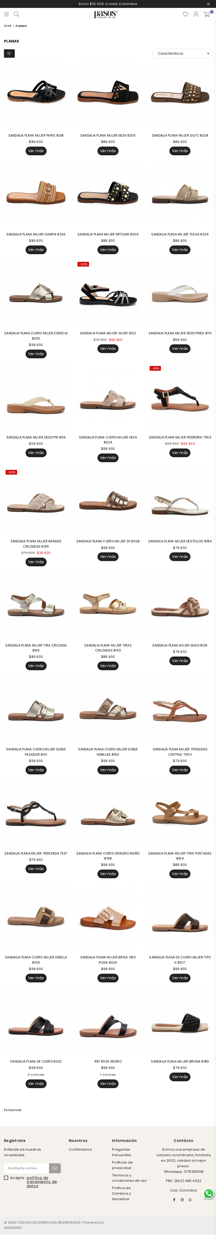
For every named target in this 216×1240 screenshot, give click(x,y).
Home (8, 26)
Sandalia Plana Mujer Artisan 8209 (108, 234)
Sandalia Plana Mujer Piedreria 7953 (180, 437)
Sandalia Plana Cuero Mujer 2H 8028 (108, 541)
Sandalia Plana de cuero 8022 (36, 1061)
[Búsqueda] (17, 14)
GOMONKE (13, 1227)
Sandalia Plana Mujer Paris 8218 (36, 135)
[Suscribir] (55, 1168)
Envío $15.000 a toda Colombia (108, 4)
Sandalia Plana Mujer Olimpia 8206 (36, 234)
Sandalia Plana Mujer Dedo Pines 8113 (180, 333)
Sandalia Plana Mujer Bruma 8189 (180, 1061)
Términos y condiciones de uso (129, 1178)
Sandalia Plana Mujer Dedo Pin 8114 (36, 437)
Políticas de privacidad (122, 1165)
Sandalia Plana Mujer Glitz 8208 (180, 135)
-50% (83, 264)
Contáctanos (80, 1149)
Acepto (33, 1182)
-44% (155, 368)
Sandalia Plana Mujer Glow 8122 (108, 333)
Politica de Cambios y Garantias (121, 1193)
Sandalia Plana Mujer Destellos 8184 (180, 541)
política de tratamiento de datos (42, 1182)
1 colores (108, 1074)
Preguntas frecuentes (121, 1152)
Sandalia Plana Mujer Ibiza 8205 (108, 135)
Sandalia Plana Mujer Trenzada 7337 (35, 853)
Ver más (36, 150)
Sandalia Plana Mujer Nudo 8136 (180, 645)
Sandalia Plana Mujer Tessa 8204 (180, 234)
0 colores (36, 1074)
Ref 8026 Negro (108, 1061)
